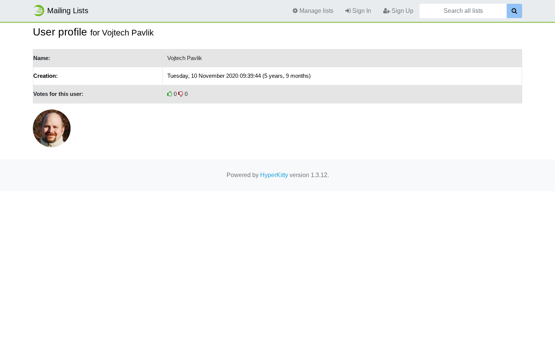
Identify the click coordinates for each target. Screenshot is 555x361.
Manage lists (315, 11)
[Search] (514, 11)
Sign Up (401, 11)
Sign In (361, 11)
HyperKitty (274, 175)
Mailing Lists (67, 10)
